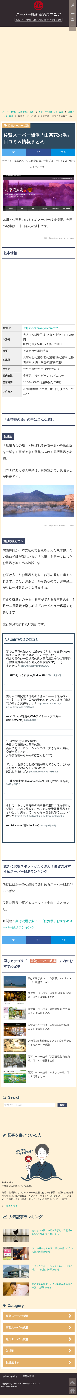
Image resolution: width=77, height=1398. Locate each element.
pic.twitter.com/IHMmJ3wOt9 (35, 666)
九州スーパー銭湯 (17, 1339)
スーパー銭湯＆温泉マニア (38, 14)
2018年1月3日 (53, 675)
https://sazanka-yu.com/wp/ (41, 328)
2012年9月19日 (48, 825)
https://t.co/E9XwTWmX (26, 816)
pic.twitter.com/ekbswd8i (51, 816)
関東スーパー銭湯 (17, 1315)
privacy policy (10, 1376)
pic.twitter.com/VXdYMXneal (43, 771)
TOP (18, 112)
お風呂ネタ (13, 1362)
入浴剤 (10, 1350)
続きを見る (12, 1206)
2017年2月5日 (13, 784)
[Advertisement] (38, 67)
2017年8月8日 (31, 720)
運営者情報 (28, 1376)
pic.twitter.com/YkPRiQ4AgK (20, 707)
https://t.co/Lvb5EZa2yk (49, 703)
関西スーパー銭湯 (17, 1327)
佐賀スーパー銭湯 (18, 125)
